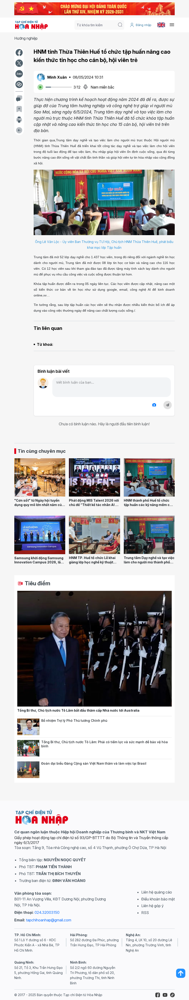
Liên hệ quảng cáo (156, 892)
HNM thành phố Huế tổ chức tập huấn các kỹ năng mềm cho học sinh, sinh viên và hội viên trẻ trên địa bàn (149, 506)
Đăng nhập (143, 25)
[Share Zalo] (19, 73)
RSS (145, 912)
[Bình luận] (19, 98)
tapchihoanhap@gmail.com (48, 920)
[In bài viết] (19, 119)
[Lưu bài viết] (19, 109)
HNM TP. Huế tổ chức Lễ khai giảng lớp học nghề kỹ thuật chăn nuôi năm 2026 (92, 562)
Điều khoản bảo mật (158, 899)
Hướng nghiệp (26, 38)
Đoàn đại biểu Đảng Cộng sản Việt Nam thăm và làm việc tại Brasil (93, 763)
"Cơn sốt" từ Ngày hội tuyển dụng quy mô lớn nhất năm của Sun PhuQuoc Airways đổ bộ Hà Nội (39, 506)
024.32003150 (47, 912)
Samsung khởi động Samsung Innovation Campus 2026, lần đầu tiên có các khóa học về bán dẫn (38, 564)
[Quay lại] (19, 130)
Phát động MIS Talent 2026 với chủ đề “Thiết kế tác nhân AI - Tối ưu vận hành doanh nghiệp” (94, 504)
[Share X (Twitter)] (19, 63)
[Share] (19, 84)
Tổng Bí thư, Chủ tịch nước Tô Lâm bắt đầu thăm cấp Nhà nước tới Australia (78, 710)
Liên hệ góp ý (152, 905)
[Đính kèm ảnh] (154, 405)
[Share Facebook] (19, 52)
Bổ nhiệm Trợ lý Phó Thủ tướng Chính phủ (74, 720)
